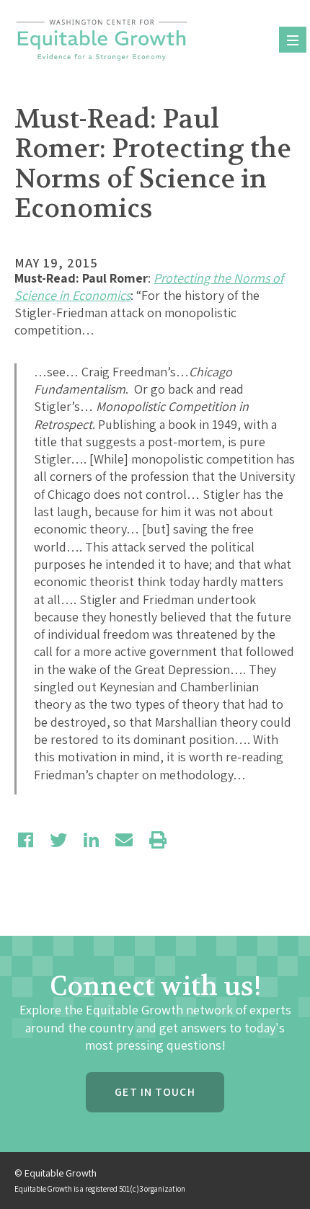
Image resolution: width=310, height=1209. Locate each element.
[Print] (158, 839)
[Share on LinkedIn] (91, 839)
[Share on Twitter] (58, 839)
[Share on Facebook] (25, 839)
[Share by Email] (124, 839)
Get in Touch (155, 1091)
